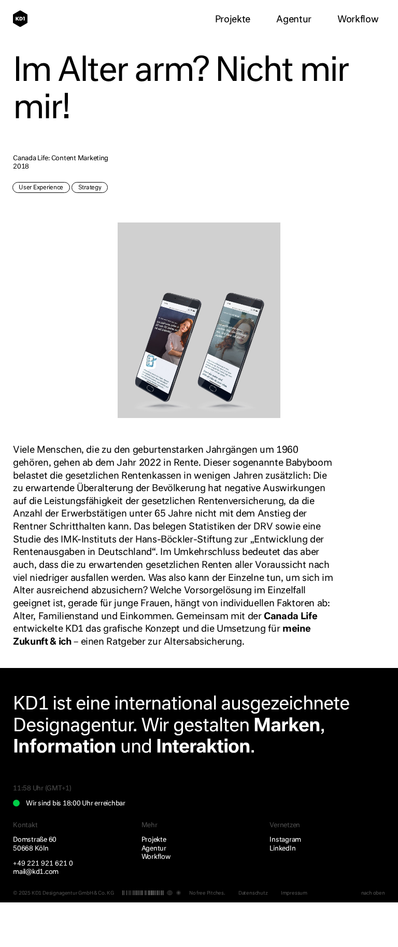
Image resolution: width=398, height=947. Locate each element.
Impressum (294, 893)
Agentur (293, 19)
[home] (23, 19)
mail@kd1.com (36, 872)
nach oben (373, 893)
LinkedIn (282, 848)
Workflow (357, 19)
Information (64, 748)
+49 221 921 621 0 (43, 863)
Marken (286, 726)
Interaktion (203, 748)
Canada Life (290, 616)
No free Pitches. (207, 893)
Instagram (285, 840)
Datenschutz (253, 893)
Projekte (232, 19)
